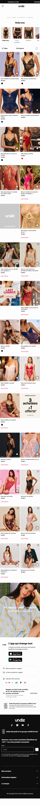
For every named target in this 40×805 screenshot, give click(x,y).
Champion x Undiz (13, 2)
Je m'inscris (33, 693)
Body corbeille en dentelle (7, 383)
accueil (8, 17)
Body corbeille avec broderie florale (10, 78)
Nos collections (21, 17)
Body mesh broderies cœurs (28, 383)
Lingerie (14, 17)
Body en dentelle (5, 346)
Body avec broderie (6, 459)
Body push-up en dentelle (27, 570)
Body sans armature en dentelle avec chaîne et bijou (9, 192)
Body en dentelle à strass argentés (30, 115)
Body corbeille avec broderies (8, 420)
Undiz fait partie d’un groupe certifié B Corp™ (23, 703)
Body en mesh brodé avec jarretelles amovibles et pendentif (29, 269)
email (3, 745)
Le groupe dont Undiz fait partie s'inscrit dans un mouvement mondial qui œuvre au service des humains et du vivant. (22, 706)
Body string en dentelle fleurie (28, 78)
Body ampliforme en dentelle (28, 346)
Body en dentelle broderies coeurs (30, 459)
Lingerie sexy (30, 17)
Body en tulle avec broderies (28, 533)
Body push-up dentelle (7, 496)
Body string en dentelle (27, 153)
